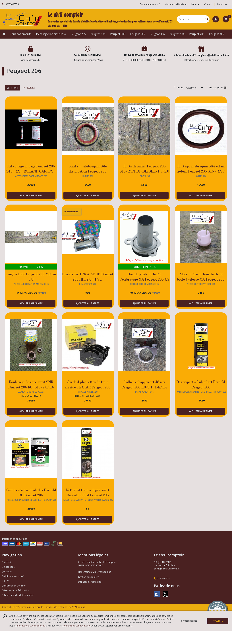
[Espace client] (216, 19)
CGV (6, 580)
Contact (208, 4)
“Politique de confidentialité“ (76, 625)
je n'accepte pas (189, 620)
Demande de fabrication (16, 590)
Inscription (222, 4)
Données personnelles (89, 581)
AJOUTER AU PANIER (31, 195)
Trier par (179, 87)
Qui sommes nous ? (14, 576)
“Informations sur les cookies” (30, 625)
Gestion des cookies (88, 577)
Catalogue (9, 566)
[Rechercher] (207, 19)
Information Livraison (15, 585)
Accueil (7, 562)
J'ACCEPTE (218, 620)
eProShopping (77, 607)
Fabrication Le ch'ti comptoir (19, 595)
